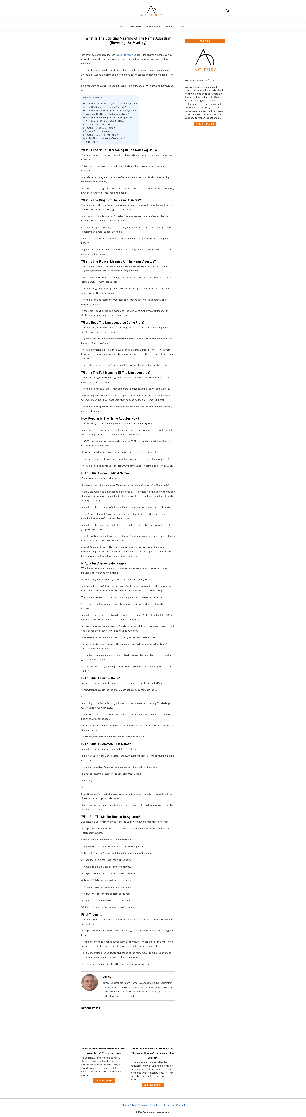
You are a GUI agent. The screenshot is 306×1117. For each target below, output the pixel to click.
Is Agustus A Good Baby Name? (99, 128)
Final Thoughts (90, 141)
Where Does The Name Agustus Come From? (106, 114)
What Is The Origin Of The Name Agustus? (104, 107)
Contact (182, 26)
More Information (205, 124)
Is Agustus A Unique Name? (97, 131)
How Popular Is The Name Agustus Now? (103, 120)
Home (122, 26)
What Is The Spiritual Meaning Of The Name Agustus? (110, 103)
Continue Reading (103, 1080)
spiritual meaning (127, 54)
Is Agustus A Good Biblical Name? (100, 124)
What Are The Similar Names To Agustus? (104, 138)
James (107, 976)
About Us (169, 26)
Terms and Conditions (149, 1105)
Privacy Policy (153, 26)
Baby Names (135, 26)
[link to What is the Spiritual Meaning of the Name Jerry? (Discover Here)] (103, 1028)
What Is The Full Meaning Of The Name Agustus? (107, 117)
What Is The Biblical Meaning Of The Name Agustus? (109, 110)
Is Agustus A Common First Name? (100, 134)
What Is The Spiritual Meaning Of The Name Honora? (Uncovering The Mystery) (153, 1053)
